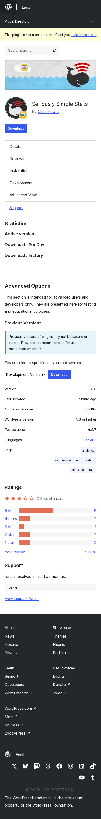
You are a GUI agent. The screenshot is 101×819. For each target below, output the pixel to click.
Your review (15, 552)
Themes (60, 636)
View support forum (22, 598)
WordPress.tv (19, 693)
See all (90, 552)
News (10, 636)
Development (21, 183)
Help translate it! (84, 35)
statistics (77, 470)
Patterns (60, 652)
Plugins (59, 644)
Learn (9, 668)
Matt (11, 716)
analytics (88, 450)
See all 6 (89, 440)
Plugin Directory (17, 21)
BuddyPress (17, 733)
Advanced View (23, 195)
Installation (19, 170)
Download (16, 128)
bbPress (14, 725)
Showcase (62, 627)
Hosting (11, 644)
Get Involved (64, 668)
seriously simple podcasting (74, 460)
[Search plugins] (54, 50)
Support (16, 207)
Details (15, 146)
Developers (14, 684)
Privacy (11, 652)
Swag (60, 693)
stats (91, 470)
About (10, 627)
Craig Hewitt (48, 111)
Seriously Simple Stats (60, 104)
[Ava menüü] (93, 7)
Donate (61, 684)
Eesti (20, 754)
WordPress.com (21, 708)
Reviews (17, 158)
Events (59, 676)
